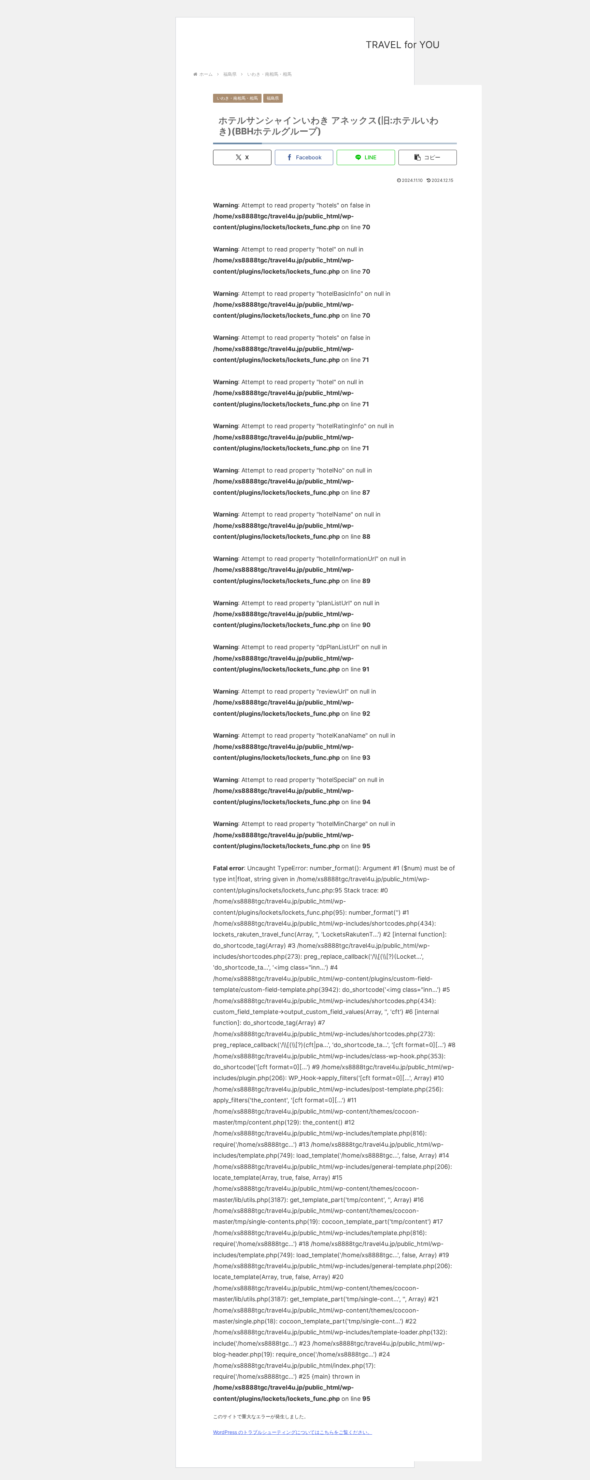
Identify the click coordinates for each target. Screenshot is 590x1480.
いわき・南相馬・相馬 (237, 98)
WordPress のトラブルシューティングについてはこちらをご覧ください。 (292, 1432)
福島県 (273, 98)
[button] (427, 157)
